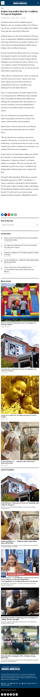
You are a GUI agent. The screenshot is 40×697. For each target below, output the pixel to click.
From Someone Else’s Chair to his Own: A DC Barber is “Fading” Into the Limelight (19, 618)
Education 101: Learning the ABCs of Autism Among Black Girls (18, 657)
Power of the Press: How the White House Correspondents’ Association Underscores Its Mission (19, 269)
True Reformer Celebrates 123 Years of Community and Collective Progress (18, 370)
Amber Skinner (6, 18)
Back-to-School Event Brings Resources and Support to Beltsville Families (18, 323)
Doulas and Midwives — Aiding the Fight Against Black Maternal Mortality (18, 462)
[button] (37, 225)
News (2, 8)
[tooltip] (2, 214)
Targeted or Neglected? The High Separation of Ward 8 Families (18, 416)
